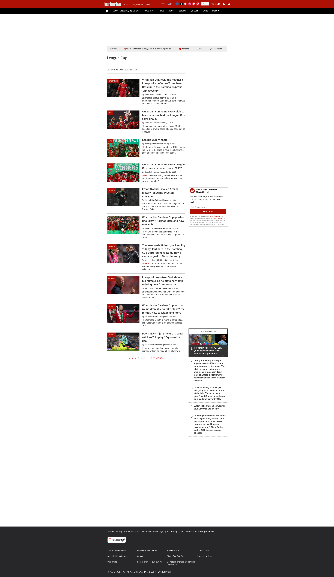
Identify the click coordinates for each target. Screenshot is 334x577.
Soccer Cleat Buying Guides (126, 10)
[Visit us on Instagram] (189, 3)
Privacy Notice (217, 218)
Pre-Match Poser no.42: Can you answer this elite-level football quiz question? (208, 351)
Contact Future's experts (148, 550)
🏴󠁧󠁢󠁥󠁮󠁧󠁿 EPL (200, 48)
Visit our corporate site (203, 531)
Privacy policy (173, 550)
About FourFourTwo (175, 556)
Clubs (205, 10)
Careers (140, 556)
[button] (229, 4)
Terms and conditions (117, 550)
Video (171, 10)
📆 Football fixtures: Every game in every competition (147, 48)
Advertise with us (204, 556)
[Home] (107, 11)
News (161, 10)
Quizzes (194, 10)
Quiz (110, 113)
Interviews (113, 81)
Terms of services (215, 216)
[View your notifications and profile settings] (223, 4)
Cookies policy (203, 550)
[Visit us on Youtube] (185, 3)
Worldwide (112, 562)
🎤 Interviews (216, 48)
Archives (160, 358)
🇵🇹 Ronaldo (184, 48)
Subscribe (205, 4)
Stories (111, 190)
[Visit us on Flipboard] (193, 3)
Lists (110, 141)
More (215, 10)
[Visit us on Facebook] (177, 3)
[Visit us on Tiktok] (197, 3)
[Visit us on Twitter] (181, 3)
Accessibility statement (118, 556)
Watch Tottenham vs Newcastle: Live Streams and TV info (209, 407)
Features (182, 10)
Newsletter (149, 10)
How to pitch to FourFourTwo (149, 562)
